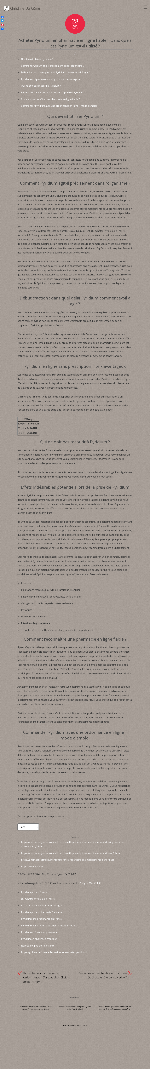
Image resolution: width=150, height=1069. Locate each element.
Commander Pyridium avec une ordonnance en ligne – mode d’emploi (59, 105)
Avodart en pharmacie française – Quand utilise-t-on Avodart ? (75, 1007)
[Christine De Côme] (22, 10)
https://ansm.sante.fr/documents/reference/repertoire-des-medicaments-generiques (67, 859)
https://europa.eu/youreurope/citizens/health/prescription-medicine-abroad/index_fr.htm (70, 853)
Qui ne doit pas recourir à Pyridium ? (41, 85)
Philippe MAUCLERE (90, 883)
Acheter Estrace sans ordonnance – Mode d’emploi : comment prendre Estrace (36, 1007)
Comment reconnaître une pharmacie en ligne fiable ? (50, 99)
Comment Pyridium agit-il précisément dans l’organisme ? (52, 65)
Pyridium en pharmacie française (39, 939)
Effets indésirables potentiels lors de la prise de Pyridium (52, 92)
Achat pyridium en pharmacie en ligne (41, 905)
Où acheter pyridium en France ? (38, 899)
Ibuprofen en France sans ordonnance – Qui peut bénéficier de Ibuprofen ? (46, 977)
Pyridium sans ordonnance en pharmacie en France (49, 925)
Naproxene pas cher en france (37, 945)
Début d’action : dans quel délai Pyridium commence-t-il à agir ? (55, 72)
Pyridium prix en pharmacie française (41, 912)
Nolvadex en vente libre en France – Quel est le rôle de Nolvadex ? (103, 975)
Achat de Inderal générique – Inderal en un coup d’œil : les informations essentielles (114, 1007)
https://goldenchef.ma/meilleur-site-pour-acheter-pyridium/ (54, 952)
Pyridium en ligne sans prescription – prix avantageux (50, 79)
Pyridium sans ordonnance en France (41, 918)
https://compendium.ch (33, 866)
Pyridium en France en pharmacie (39, 932)
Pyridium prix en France (34, 892)
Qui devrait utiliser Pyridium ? (37, 59)
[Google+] (2, 22)
